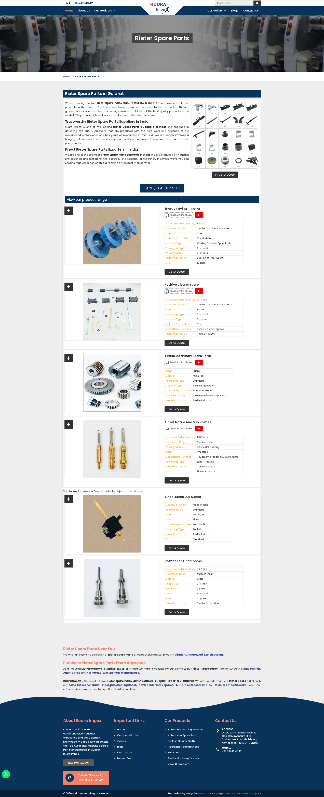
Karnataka (94, 672)
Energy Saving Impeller (182, 209)
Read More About (78, 762)
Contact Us (251, 11)
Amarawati (195, 654)
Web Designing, (209, 793)
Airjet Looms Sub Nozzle (183, 497)
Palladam (179, 654)
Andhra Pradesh (74, 672)
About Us (83, 11)
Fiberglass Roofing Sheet (119, 685)
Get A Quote (226, 174)
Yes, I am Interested (164, 188)
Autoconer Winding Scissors (185, 729)
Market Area (124, 758)
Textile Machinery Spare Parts (188, 356)
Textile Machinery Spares (156, 685)
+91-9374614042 (80, 3)
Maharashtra (130, 672)
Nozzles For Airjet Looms (183, 561)
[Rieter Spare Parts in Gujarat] (225, 135)
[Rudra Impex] (162, 11)
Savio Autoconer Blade (84, 685)
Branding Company (250, 793)
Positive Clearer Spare (182, 285)
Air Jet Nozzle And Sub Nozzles (188, 422)
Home (69, 11)
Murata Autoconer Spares (194, 685)
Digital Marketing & (228, 793)
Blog (120, 746)
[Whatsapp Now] (6, 774)
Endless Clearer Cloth (181, 741)
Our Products (103, 11)
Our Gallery (215, 11)
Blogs (234, 11)
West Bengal (111, 672)
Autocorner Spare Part (182, 735)
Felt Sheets (175, 752)
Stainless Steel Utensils (230, 685)
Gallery (121, 741)
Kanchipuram (213, 654)
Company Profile (127, 735)
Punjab (255, 668)
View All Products (178, 764)
